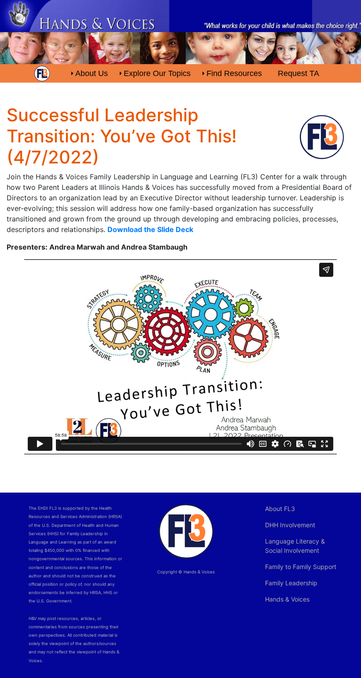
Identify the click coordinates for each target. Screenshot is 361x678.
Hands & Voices (287, 599)
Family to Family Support (300, 566)
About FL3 (280, 508)
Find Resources (234, 73)
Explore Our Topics (157, 73)
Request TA (298, 73)
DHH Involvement (290, 525)
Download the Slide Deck (150, 229)
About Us (91, 73)
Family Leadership (291, 583)
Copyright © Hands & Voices (186, 571)
